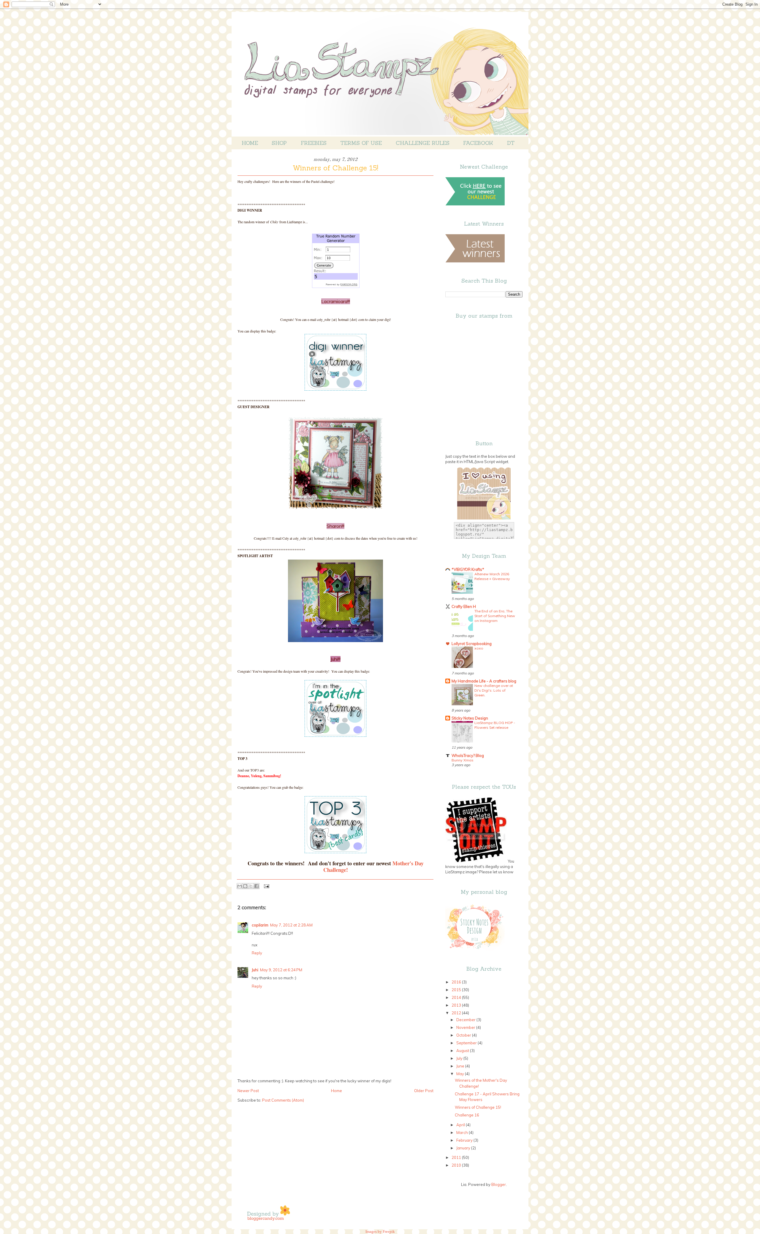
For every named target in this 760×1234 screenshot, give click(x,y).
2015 (457, 989)
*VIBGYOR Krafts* (468, 569)
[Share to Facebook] (256, 886)
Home (250, 143)
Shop (279, 143)
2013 (457, 1005)
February (465, 1140)
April (461, 1124)
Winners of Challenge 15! (478, 1107)
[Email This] (240, 886)
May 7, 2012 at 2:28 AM (291, 925)
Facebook (478, 143)
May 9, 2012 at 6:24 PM (281, 969)
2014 (457, 997)
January (463, 1148)
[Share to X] (251, 886)
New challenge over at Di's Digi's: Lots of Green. (493, 690)
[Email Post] (265, 886)
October (464, 1035)
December (466, 1019)
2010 (457, 1165)
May (460, 1073)
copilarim (260, 925)
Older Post (423, 1090)
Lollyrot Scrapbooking (472, 643)
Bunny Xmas (463, 760)
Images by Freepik (380, 1231)
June (460, 1066)
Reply (257, 953)
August (463, 1050)
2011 (457, 1157)
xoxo (478, 648)
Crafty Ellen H (464, 606)
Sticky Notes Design (470, 718)
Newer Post (248, 1090)
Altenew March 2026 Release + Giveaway (492, 576)
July (459, 1058)
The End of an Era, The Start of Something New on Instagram (494, 616)
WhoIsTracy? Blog (468, 755)
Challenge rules (422, 143)
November (466, 1027)
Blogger (498, 1184)
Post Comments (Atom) (283, 1100)
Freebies (314, 143)
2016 (457, 982)
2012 (457, 1012)
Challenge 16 (467, 1115)
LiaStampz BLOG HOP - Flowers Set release (494, 725)
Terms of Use (361, 143)
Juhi (255, 969)
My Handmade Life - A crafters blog (484, 681)
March (462, 1132)
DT (510, 143)
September (467, 1042)
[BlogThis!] (245, 886)
